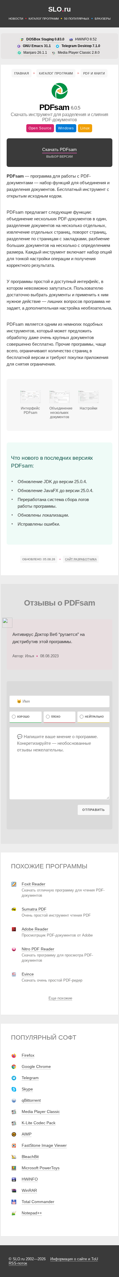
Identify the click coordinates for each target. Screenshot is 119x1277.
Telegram (30, 1077)
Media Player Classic (41, 1111)
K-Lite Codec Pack (38, 1122)
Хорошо (23, 716)
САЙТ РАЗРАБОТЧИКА (81, 559)
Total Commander (38, 1201)
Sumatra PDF (34, 909)
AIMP (26, 1134)
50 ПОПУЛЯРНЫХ (76, 18)
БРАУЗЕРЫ (103, 18)
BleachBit (30, 1156)
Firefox (28, 1055)
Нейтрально (94, 716)
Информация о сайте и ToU (74, 1259)
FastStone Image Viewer (44, 1145)
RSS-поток (18, 1263)
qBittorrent (31, 1100)
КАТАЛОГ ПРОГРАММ (44, 18)
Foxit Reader (33, 884)
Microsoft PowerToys (41, 1168)
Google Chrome (36, 1066)
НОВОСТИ (16, 18)
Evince (28, 974)
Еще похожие (60, 998)
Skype (27, 1089)
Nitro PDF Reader (38, 949)
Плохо (56, 716)
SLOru (59, 9)
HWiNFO (30, 1179)
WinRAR (29, 1190)
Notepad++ (32, 1213)
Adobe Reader (35, 929)
